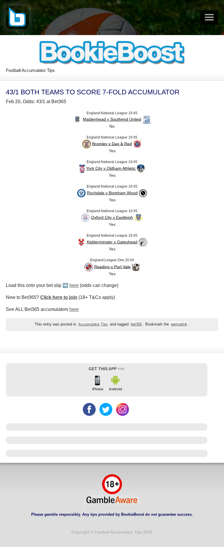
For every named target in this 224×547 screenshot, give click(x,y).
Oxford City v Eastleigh (112, 217)
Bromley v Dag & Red (112, 143)
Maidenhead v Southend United (112, 119)
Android (115, 389)
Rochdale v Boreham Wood (112, 193)
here (74, 285)
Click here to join (58, 297)
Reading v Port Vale (112, 266)
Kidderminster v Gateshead (112, 242)
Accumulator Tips (93, 324)
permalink (179, 324)
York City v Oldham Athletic (111, 168)
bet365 (136, 324)
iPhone (98, 389)
